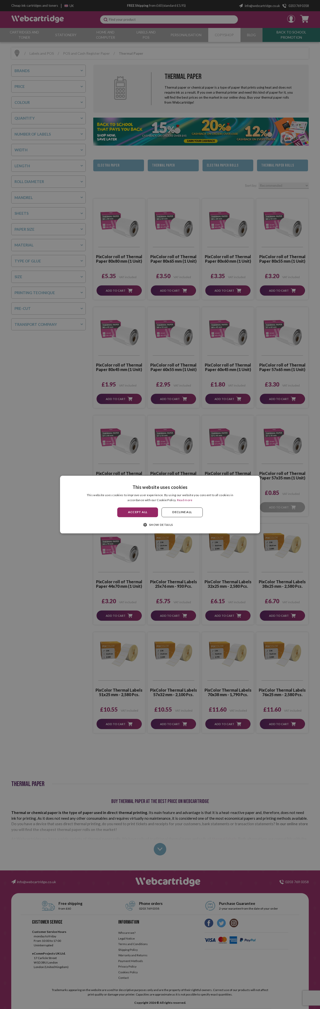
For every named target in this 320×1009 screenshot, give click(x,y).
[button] (160, 524)
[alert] (160, 504)
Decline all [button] (182, 512)
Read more (184, 500)
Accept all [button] (138, 512)
